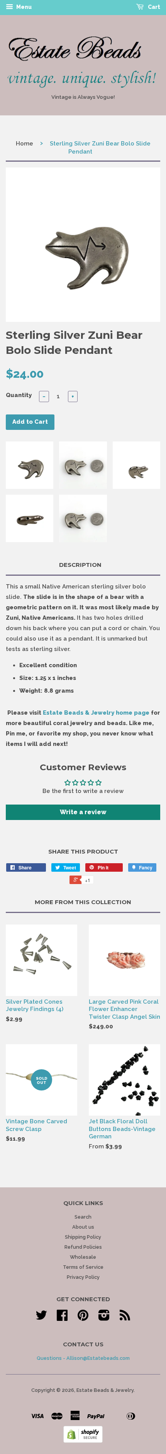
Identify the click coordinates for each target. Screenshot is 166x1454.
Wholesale (83, 1257)
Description (80, 564)
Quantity (19, 395)
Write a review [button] (83, 812)
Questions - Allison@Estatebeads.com (83, 1358)
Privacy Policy (83, 1277)
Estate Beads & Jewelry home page (96, 712)
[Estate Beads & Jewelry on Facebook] (62, 1318)
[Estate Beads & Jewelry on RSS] (124, 1318)
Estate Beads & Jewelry (105, 1390)
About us (83, 1227)
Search (83, 1217)
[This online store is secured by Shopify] (83, 1440)
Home (24, 143)
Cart (153, 7)
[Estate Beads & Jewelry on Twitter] (41, 1318)
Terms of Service (83, 1267)
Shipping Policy (83, 1237)
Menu (23, 7)
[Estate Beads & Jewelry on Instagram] (104, 1318)
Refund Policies (83, 1247)
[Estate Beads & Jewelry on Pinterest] (83, 1318)
